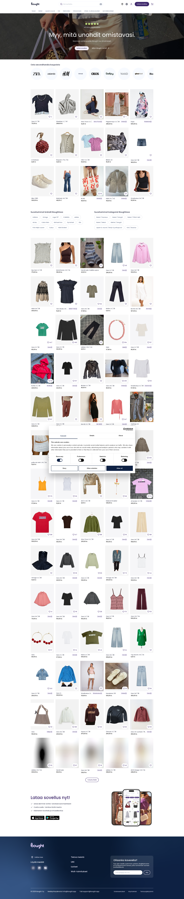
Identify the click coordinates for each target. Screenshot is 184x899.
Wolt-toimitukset (79, 871)
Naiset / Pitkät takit (134, 217)
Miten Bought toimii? (99, 48)
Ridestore (147, 121)
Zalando (147, 386)
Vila (80, 222)
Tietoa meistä (77, 857)
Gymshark (70, 222)
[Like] (76, 117)
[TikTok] (45, 867)
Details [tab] (92, 435)
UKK (72, 862)
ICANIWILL (66, 217)
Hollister (35, 217)
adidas (76, 217)
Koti (59, 11)
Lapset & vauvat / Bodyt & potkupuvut (109, 228)
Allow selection (92, 468)
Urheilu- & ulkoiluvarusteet (92, 11)
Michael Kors (58, 222)
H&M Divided (62, 228)
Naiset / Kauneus (102, 217)
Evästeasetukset (119, 891)
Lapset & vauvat (50, 11)
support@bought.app (91, 891)
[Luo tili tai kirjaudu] (131, 4)
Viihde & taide (77, 11)
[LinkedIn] (39, 867)
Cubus (51, 228)
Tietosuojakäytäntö (146, 891)
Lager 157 (56, 217)
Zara (148, 160)
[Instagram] (33, 867)
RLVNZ (98, 198)
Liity (147, 872)
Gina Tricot (97, 121)
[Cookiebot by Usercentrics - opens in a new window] (124, 429)
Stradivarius (96, 693)
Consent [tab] (63, 436)
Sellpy (49, 732)
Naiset (33, 11)
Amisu (35, 222)
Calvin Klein (45, 222)
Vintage (45, 217)
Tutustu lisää (92, 780)
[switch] (81, 460)
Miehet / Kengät (116, 222)
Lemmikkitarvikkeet (108, 11)
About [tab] (121, 435)
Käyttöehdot (132, 891)
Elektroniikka (66, 11)
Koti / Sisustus (131, 228)
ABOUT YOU (72, 309)
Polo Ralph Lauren (38, 228)
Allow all (119, 468)
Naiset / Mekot (101, 222)
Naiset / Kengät (117, 217)
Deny (64, 468)
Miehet (40, 11)
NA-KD (148, 309)
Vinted (123, 121)
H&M (123, 347)
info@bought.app (69, 891)
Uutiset (74, 866)
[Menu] (127, 4)
